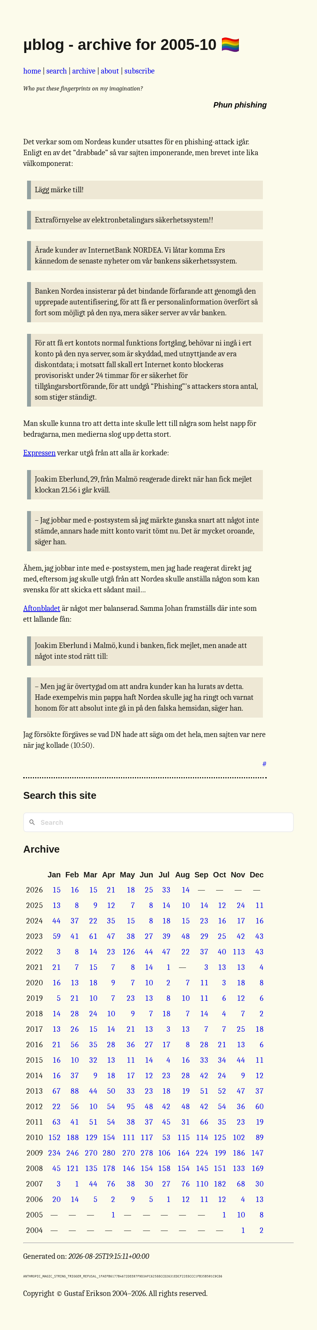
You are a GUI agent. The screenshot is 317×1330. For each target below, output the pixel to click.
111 (128, 1137)
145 (202, 1168)
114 (202, 1137)
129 (91, 1137)
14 (185, 890)
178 (108, 1168)
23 (204, 920)
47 (111, 936)
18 (130, 890)
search (56, 71)
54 (111, 1106)
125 (219, 1137)
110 (202, 1184)
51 (204, 1091)
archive (83, 71)
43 (259, 936)
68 (241, 1184)
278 (146, 1153)
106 (164, 1153)
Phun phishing (240, 105)
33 (166, 890)
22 (93, 920)
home (32, 71)
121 (72, 1168)
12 (111, 905)
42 (241, 936)
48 (185, 936)
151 (219, 1168)
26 (74, 1029)
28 (74, 1013)
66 (204, 1122)
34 (222, 1060)
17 (241, 920)
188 (72, 1137)
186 (238, 1153)
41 (74, 936)
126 (128, 951)
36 (130, 1044)
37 (74, 920)
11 (259, 905)
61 (93, 936)
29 (204, 936)
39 (166, 936)
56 (74, 1044)
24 (241, 905)
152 (54, 1137)
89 (260, 1137)
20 (56, 1199)
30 (149, 1184)
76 (111, 1184)
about (110, 71)
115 (183, 1137)
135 (91, 1168)
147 (257, 1153)
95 (131, 1106)
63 (56, 1122)
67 (56, 1091)
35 (111, 920)
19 (186, 1091)
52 (222, 1091)
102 (238, 1137)
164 (183, 1153)
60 (259, 1106)
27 (149, 936)
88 (74, 1091)
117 (146, 1137)
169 (257, 1168)
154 (108, 1137)
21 (111, 890)
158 (164, 1168)
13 (56, 905)
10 (185, 905)
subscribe (139, 71)
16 (74, 890)
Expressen (39, 452)
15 (56, 890)
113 (238, 951)
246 (72, 1153)
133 (238, 1168)
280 (108, 1153)
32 (93, 1060)
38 (130, 936)
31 (185, 1122)
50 (111, 1091)
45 (166, 1122)
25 (149, 890)
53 (166, 1137)
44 (56, 920)
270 (91, 1153)
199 (220, 1153)
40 (222, 951)
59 (57, 936)
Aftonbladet (41, 608)
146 (128, 1168)
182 (219, 1184)
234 (54, 1153)
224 (202, 1153)
